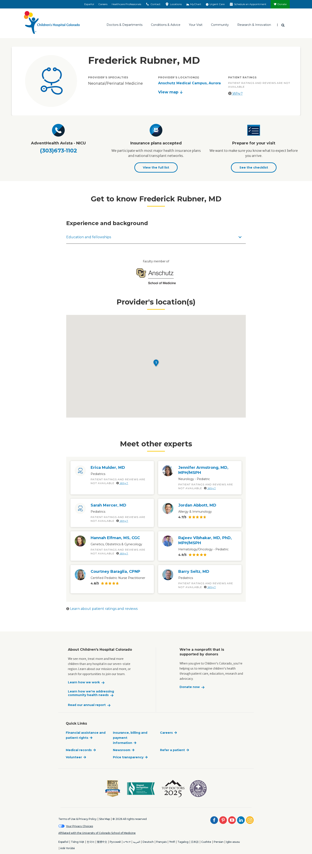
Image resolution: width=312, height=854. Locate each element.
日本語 (195, 841)
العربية (136, 841)
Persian (218, 841)
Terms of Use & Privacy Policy (77, 819)
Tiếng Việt (77, 841)
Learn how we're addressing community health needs (91, 693)
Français (161, 841)
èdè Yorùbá (67, 848)
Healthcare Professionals (126, 4)
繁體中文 (102, 841)
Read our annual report (87, 705)
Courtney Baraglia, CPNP (115, 571)
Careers (102, 4)
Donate (282, 4)
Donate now (190, 687)
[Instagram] (250, 820)
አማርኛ (127, 841)
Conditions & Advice (165, 25)
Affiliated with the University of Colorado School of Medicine (97, 833)
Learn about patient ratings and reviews (103, 609)
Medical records (79, 750)
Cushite (206, 841)
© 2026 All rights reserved (129, 819)
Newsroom (121, 750)
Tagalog (182, 841)
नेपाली (172, 841)
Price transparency (128, 757)
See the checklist (253, 167)
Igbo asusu (233, 841)
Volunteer (74, 757)
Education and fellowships (88, 237)
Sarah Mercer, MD (108, 505)
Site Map (104, 819)
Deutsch (148, 841)
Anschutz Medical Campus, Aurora (189, 83)
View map (168, 92)
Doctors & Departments (124, 25)
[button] (156, 363)
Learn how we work (84, 682)
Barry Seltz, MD (193, 571)
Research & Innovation (254, 25)
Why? (237, 93)
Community (220, 25)
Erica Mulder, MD (108, 467)
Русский (115, 841)
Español (89, 4)
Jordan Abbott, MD (197, 505)
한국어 (90, 841)
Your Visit (195, 25)
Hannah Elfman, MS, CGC (115, 538)
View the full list (156, 167)
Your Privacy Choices (79, 826)
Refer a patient (172, 750)
